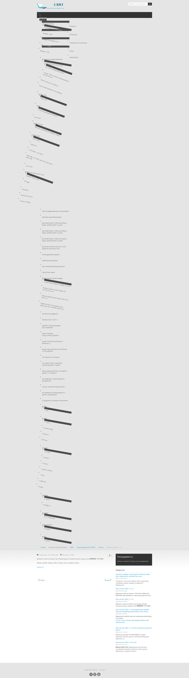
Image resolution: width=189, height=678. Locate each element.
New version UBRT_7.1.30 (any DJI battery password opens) (134, 629)
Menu (38, 13)
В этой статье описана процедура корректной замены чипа (132, 621)
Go (150, 4)
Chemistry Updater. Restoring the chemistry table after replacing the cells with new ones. (133, 575)
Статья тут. (40, 567)
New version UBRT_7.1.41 (124, 599)
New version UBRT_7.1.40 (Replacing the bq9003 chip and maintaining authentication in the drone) (132, 611)
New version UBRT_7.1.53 (124, 589)
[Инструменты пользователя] (110, 555)
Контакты (102, 670)
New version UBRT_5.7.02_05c (126, 642)
